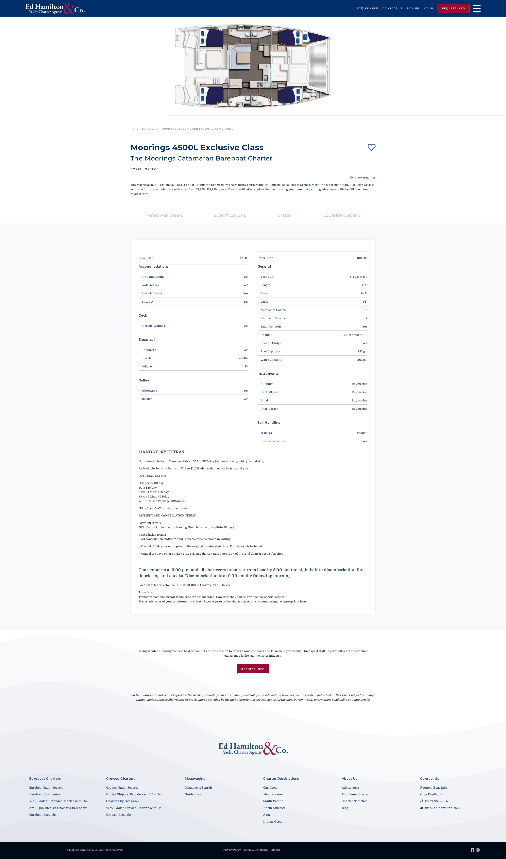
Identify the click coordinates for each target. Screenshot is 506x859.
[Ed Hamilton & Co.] (72, 8)
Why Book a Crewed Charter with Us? (134, 808)
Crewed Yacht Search (122, 787)
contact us (268, 699)
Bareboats (150, 129)
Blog (345, 808)
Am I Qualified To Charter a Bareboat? (58, 808)
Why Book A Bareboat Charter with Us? (58, 801)
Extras (285, 215)
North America (274, 808)
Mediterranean (274, 794)
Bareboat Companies (44, 794)
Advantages (350, 787)
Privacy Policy (232, 850)
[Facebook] (473, 850)
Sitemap (276, 850)
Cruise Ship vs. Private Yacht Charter (134, 794)
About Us (349, 779)
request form (139, 193)
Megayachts (195, 779)
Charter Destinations (281, 779)
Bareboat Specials (42, 815)
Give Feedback (431, 794)
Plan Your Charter (355, 794)
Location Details (341, 215)
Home (134, 129)
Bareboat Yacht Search (46, 787)
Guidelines (193, 794)
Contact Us (393, 8)
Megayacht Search (198, 787)
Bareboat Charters (45, 779)
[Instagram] (478, 850)
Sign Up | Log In (420, 8)
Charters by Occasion (122, 801)
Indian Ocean (273, 821)
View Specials (365, 177)
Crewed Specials (118, 815)
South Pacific (273, 801)
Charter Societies (355, 801)
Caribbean (271, 787)
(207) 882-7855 (367, 8)
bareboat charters (160, 189)
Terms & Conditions (256, 850)
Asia (266, 815)
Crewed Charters (120, 779)
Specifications (230, 215)
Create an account (215, 651)
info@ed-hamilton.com (442, 808)
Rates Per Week (164, 215)
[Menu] (475, 8)
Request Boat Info (433, 787)
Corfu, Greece (309, 184)
